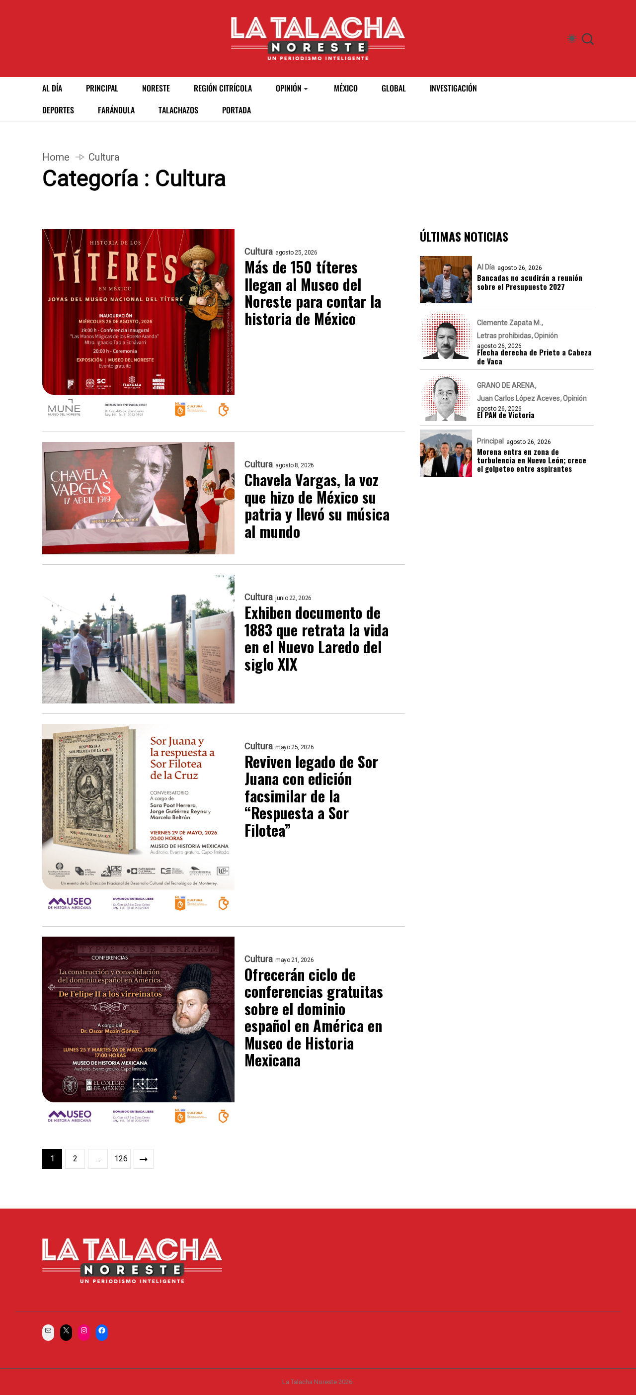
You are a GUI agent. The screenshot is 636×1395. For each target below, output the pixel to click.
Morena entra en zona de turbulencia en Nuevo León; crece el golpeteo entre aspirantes (531, 460)
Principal (490, 440)
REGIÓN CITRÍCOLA (223, 88)
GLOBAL (394, 88)
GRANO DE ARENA (506, 385)
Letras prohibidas (504, 336)
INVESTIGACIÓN (453, 88)
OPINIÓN (289, 88)
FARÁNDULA (116, 110)
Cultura (258, 252)
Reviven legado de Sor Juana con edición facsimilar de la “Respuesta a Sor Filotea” (311, 796)
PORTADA (236, 110)
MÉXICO (346, 88)
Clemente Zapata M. (509, 323)
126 (121, 1158)
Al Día (486, 267)
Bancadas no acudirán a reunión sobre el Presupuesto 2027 (529, 282)
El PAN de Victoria (506, 415)
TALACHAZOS (178, 110)
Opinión (546, 336)
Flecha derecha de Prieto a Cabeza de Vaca (534, 357)
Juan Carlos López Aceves (518, 398)
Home (56, 157)
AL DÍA (52, 88)
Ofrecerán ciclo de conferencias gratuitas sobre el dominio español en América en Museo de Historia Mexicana (313, 1017)
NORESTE (156, 88)
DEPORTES (58, 110)
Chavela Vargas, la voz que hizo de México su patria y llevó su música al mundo (317, 505)
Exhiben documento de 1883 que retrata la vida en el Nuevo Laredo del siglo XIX (316, 638)
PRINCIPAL (102, 88)
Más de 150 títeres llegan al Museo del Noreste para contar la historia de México (312, 293)
